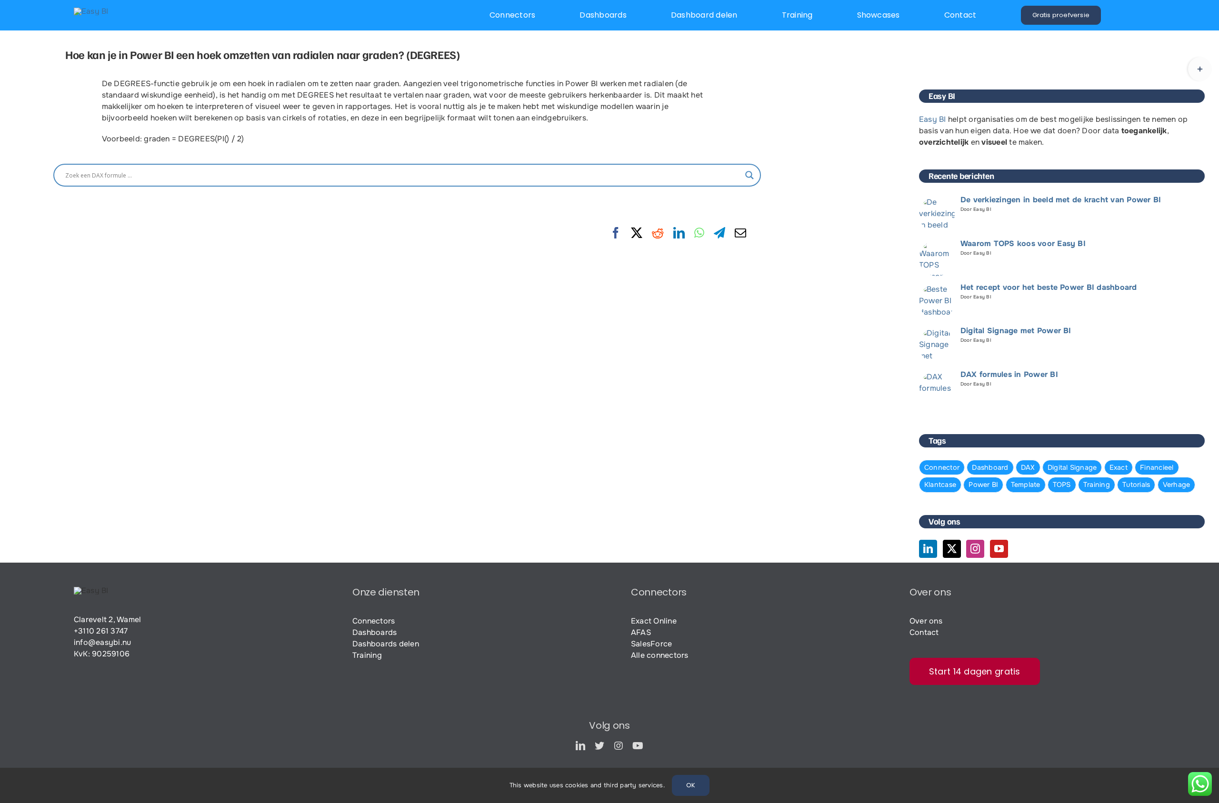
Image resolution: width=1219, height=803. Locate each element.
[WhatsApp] (699, 233)
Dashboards (374, 632)
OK (690, 785)
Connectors (373, 621)
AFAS (641, 632)
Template (1025, 484)
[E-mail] (740, 233)
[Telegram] (719, 233)
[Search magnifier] (749, 175)
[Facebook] (615, 233)
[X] (636, 233)
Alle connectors (660, 655)
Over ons (925, 621)
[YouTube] (999, 549)
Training (1096, 484)
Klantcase (940, 484)
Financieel (1156, 467)
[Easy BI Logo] (91, 11)
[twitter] (599, 746)
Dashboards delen (385, 644)
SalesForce (651, 644)
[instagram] (618, 746)
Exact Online (654, 621)
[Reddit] (657, 233)
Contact (924, 632)
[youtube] (637, 746)
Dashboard (990, 467)
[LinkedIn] (679, 233)
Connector (941, 467)
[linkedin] (580, 746)
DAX (1028, 467)
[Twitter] (952, 549)
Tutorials (1136, 484)
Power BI (983, 484)
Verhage (1176, 484)
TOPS (1062, 484)
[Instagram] (975, 549)
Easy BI (932, 119)
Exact (1118, 467)
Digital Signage (1072, 467)
